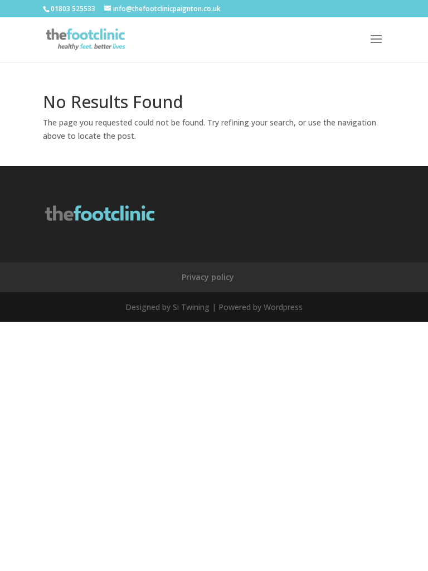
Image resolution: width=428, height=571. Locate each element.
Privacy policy (208, 277)
